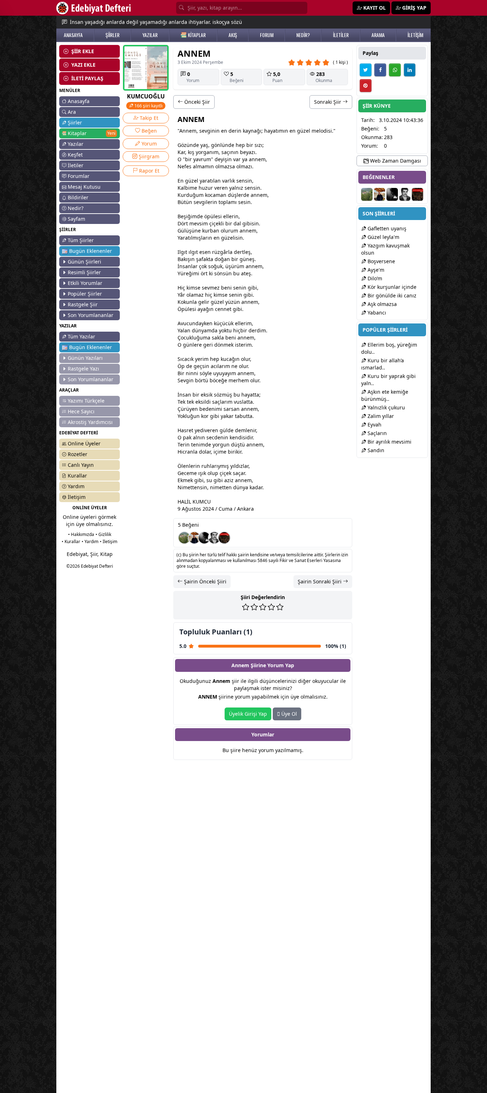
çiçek (215, 223)
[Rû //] (204, 537)
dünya (199, 330)
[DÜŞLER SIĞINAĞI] (194, 537)
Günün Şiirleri (84, 261)
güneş (247, 259)
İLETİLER (341, 35)
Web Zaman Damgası (395, 160)
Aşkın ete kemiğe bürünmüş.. (384, 395)
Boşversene (380, 261)
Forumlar (78, 176)
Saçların (376, 433)
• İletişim (108, 541)
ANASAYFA (73, 35)
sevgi (205, 130)
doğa (221, 259)
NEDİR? (303, 35)
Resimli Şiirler (84, 272)
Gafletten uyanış (386, 228)
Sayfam (76, 218)
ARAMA (378, 35)
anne (255, 159)
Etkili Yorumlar (85, 283)
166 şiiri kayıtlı (148, 106)
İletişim (77, 497)
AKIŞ (233, 35)
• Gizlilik (103, 534)
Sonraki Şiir (328, 101)
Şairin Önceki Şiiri (204, 581)
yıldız (236, 466)
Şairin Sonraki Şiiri (320, 581)
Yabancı (376, 312)
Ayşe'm (375, 269)
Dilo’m (374, 278)
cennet (223, 309)
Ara (72, 111)
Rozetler (77, 454)
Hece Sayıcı (81, 411)
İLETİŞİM (415, 35)
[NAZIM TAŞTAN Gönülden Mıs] (214, 537)
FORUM (266, 35)
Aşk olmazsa (381, 304)
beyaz (247, 152)
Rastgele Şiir (83, 304)
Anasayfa (78, 101)
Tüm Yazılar (81, 336)
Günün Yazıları (85, 357)
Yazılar (75, 144)
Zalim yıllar (380, 416)
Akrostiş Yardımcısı (90, 422)
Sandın (375, 450)
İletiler (75, 165)
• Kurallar (71, 541)
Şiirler (75, 122)
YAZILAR (150, 35)
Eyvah (373, 424)
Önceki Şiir (196, 101)
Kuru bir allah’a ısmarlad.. (382, 364)
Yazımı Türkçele (86, 400)
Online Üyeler (84, 443)
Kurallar (77, 475)
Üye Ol (288, 713)
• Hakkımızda (81, 534)
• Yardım (90, 541)
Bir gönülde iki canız (391, 295)
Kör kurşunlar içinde (391, 287)
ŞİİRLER (112, 35)
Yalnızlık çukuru (385, 407)
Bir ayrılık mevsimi (388, 441)
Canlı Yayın (81, 464)
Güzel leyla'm (382, 237)
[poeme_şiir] (224, 537)
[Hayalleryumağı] (184, 537)
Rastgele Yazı (83, 368)
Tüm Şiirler (81, 240)
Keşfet (75, 154)
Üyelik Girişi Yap (248, 713)
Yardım (76, 486)
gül (223, 430)
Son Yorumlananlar (90, 315)
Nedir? (75, 208)
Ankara (245, 508)
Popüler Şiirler (85, 293)
